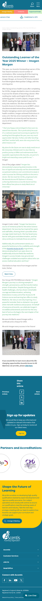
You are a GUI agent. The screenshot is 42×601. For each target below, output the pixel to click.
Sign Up (21, 433)
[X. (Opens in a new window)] (21, 580)
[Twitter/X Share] (22, 397)
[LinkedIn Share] (22, 403)
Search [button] (32, 6)
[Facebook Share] (22, 392)
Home (4, 28)
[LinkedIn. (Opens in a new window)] (10, 580)
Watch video (9, 274)
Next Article (37, 393)
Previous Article (5, 393)
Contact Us (21, 12)
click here (28, 366)
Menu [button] (38, 6)
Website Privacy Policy (8, 597)
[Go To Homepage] (7, 5)
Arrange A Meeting (7, 12)
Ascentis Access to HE (15, 248)
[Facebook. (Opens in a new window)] (4, 580)
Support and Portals (35, 12)
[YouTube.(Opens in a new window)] (15, 580)
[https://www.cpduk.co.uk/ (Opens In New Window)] (25, 463)
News (8, 28)
